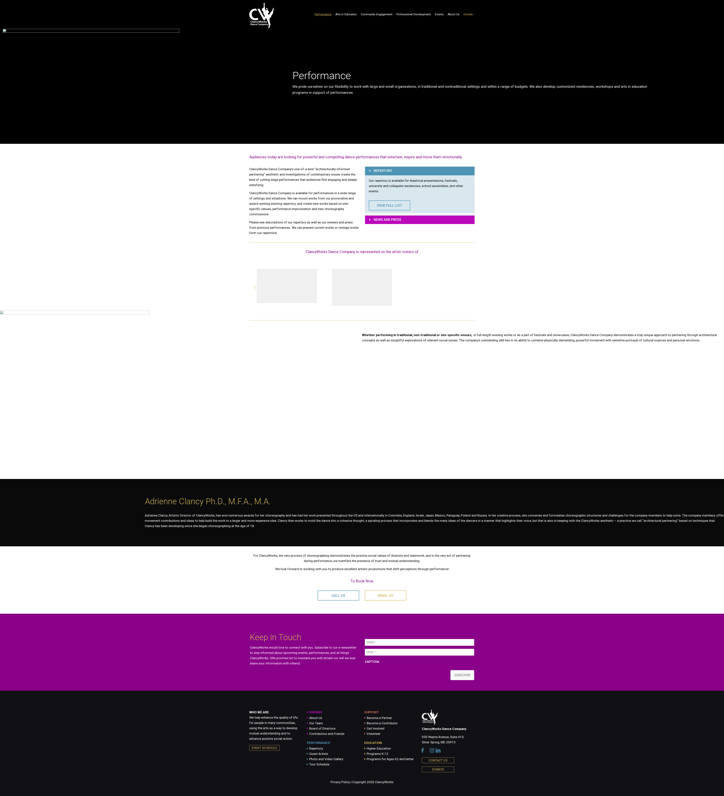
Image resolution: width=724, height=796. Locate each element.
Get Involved (375, 728)
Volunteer (373, 734)
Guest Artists (318, 754)
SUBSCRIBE (462, 675)
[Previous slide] (255, 287)
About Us (315, 718)
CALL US (338, 595)
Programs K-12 (377, 754)
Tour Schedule (319, 764)
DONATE (438, 769)
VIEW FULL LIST (389, 205)
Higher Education (379, 748)
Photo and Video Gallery (326, 759)
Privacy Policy (340, 782)
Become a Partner (379, 718)
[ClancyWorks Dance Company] (274, 14)
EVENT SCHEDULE (264, 748)
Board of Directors (322, 728)
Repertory (316, 748)
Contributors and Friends (326, 734)
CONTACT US (438, 760)
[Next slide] (469, 287)
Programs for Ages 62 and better (390, 759)
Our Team (316, 723)
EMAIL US (385, 595)
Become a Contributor (382, 723)
